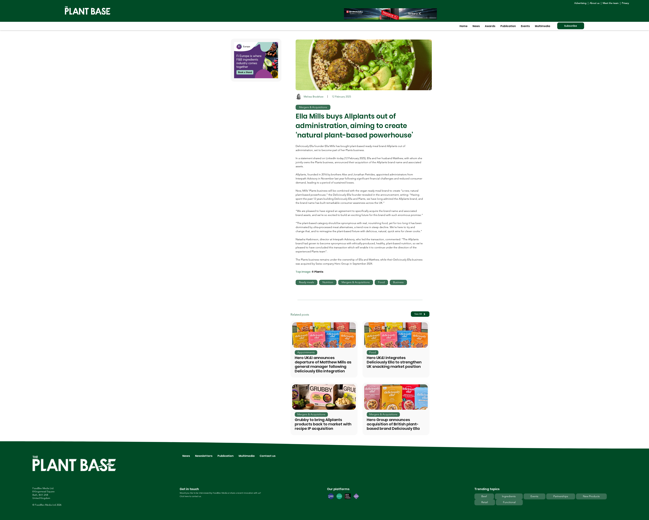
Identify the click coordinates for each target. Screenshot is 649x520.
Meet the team (611, 3)
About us (595, 3)
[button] (476, 26)
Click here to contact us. (190, 496)
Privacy (625, 3)
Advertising (581, 3)
